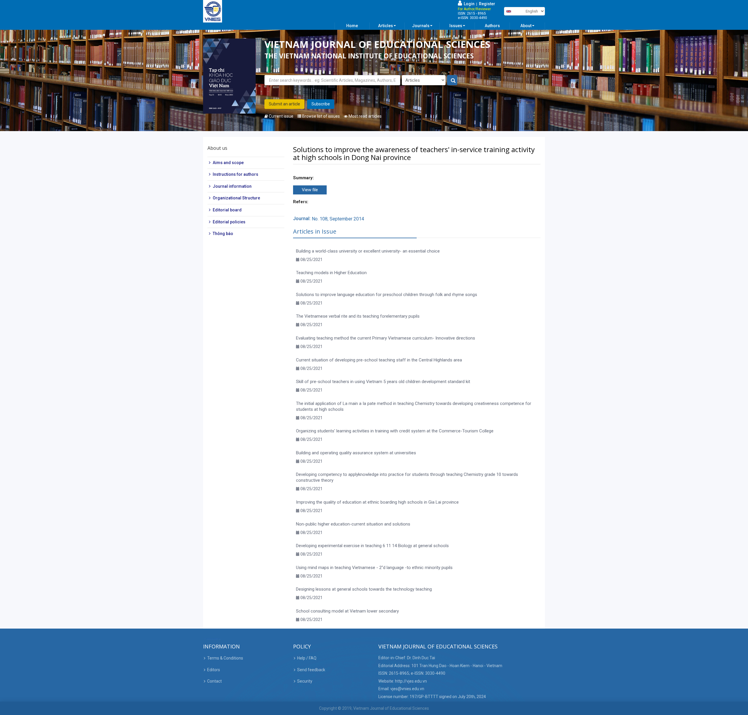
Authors (492, 25)
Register (487, 3)
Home (352, 25)
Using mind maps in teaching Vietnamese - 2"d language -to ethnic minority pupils (374, 567)
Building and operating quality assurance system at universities (356, 452)
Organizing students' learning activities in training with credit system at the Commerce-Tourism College (395, 431)
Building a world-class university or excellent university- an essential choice (368, 251)
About (525, 25)
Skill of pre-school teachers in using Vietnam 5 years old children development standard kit (383, 381)
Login (468, 3)
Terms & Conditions (225, 658)
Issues (455, 25)
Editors (213, 669)
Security (304, 681)
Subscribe (320, 104)
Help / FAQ (306, 658)
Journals (421, 25)
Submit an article (284, 104)
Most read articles (365, 116)
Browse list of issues (320, 116)
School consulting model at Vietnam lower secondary (347, 611)
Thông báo (223, 233)
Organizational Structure (236, 198)
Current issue (280, 116)
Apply (452, 80)
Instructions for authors (235, 174)
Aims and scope (228, 162)
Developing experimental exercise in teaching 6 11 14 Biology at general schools (372, 545)
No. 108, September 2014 (338, 219)
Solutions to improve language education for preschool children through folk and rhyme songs (386, 294)
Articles (385, 25)
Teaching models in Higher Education (331, 272)
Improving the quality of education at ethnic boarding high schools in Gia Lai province (377, 502)
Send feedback (311, 669)
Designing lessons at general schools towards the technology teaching (364, 589)
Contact (214, 681)
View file (310, 189)
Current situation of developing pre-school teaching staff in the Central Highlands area (379, 360)
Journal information (232, 186)
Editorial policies (229, 222)
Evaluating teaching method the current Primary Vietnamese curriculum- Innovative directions (385, 338)
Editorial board (227, 210)
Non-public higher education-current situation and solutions (353, 524)
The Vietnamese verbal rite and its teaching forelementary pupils (358, 316)
